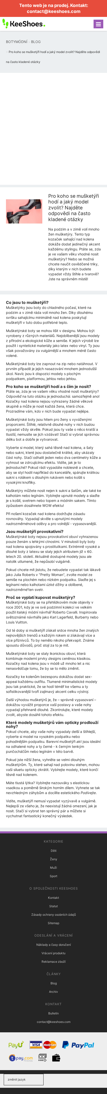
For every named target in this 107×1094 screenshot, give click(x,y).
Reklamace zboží (54, 961)
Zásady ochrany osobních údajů (53, 914)
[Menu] (98, 24)
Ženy (53, 859)
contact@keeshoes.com (53, 11)
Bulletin (53, 1013)
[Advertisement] (53, 128)
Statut (53, 906)
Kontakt (53, 898)
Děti (53, 851)
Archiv (53, 992)
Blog (54, 983)
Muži (53, 867)
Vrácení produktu (53, 953)
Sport (53, 876)
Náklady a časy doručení (53, 945)
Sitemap (53, 923)
